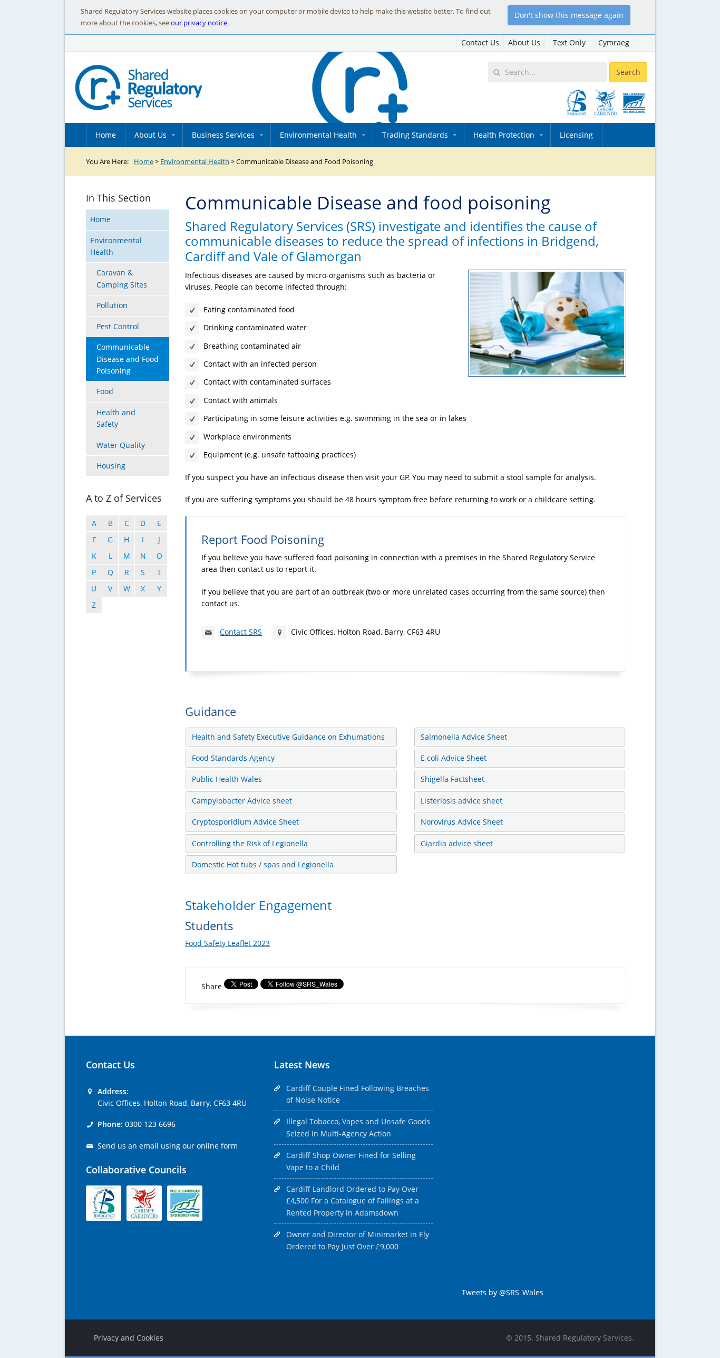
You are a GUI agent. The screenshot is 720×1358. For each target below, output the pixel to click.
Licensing (576, 135)
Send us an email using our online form (168, 1146)
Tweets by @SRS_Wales (502, 1292)
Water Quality (120, 445)
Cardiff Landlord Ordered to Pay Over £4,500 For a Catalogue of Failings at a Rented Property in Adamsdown (352, 1201)
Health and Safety (115, 418)
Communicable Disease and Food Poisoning (127, 359)
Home (105, 135)
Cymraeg (613, 42)
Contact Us (480, 42)
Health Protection (503, 135)
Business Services (223, 135)
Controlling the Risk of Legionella (250, 843)
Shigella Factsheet (452, 779)
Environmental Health (318, 135)
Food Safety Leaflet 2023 (227, 943)
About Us (524, 42)
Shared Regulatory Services (584, 1338)
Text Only (569, 42)
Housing (110, 466)
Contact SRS (241, 632)
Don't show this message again (569, 15)
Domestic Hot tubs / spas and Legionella (263, 864)
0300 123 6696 (150, 1124)
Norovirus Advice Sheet (462, 822)
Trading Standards (415, 135)
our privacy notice (199, 22)
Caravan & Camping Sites (121, 278)
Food (104, 391)
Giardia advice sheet (457, 843)
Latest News (302, 1064)
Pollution (112, 305)
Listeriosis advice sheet (461, 801)
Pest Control (117, 326)
